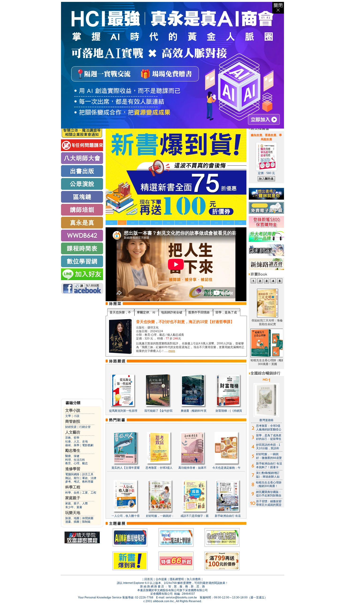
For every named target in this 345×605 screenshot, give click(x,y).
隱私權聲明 (177, 579)
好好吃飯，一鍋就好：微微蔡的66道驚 (269, 456)
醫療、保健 (72, 456)
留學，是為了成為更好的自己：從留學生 (268, 437)
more (172, 351)
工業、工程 (89, 492)
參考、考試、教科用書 (79, 481)
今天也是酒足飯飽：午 (226, 467)
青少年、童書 (73, 507)
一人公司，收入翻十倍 (125, 515)
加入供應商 (194, 579)
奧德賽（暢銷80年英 (194, 410)
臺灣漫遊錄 (266, 420)
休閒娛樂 (87, 518)
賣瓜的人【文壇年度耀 (125, 467)
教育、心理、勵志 (76, 463)
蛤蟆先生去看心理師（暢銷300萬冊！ (268, 484)
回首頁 (148, 579)
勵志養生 (72, 451)
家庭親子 (72, 498)
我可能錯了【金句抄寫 (158, 410)
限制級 (86, 521)
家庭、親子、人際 (76, 503)
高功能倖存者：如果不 (192, 467)
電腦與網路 (72, 474)
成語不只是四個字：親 (194, 515)
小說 (76, 416)
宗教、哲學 (72, 437)
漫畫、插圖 (72, 521)
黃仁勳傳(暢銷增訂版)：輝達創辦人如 (268, 474)
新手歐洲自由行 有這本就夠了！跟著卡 (269, 465)
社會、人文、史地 (76, 441)
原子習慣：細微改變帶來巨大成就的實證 (268, 503)
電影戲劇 (87, 445)
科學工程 (72, 487)
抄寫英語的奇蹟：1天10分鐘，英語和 (268, 446)
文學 (68, 416)
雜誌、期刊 (72, 478)
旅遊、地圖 (72, 518)
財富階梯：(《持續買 (229, 410)
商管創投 (72, 421)
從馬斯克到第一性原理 (123, 410)
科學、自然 (72, 492)
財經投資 (71, 427)
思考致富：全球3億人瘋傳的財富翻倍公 (268, 427)
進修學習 (72, 469)
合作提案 (161, 579)
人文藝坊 (72, 432)
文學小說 (72, 410)
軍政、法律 (89, 478)
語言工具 (87, 474)
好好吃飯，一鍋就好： (160, 515)
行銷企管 (85, 427)
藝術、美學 (72, 445)
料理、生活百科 (75, 459)
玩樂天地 (72, 513)
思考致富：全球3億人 (159, 467)
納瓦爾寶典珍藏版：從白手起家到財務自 (268, 493)
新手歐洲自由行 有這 (228, 515)
